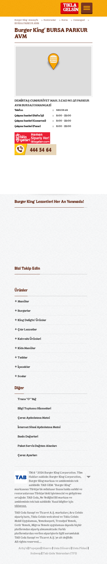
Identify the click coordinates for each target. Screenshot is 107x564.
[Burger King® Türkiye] (21, 8)
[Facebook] (19, 282)
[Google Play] (53, 215)
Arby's (22, 548)
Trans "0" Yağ (27, 399)
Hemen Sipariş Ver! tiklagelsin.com (35, 254)
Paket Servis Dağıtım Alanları (37, 445)
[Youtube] (38, 282)
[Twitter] (28, 282)
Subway (35, 553)
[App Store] (27, 215)
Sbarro (47, 548)
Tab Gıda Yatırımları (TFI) (60, 553)
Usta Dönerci (62, 548)
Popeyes (34, 548)
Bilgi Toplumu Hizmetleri (34, 408)
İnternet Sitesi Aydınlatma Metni (39, 427)
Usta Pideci (80, 548)
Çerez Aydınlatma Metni (34, 417)
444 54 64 (21, 146)
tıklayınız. (21, 506)
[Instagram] (47, 282)
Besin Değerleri (28, 436)
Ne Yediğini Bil (35, 236)
